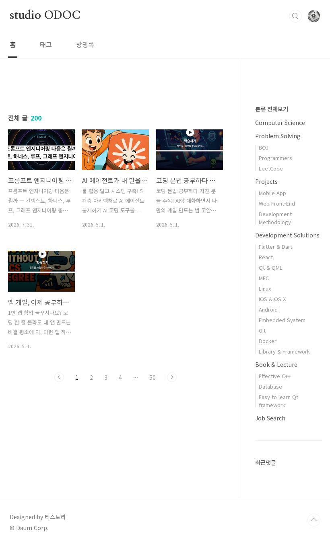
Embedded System (282, 320)
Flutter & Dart (275, 246)
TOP (313, 520)
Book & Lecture (276, 364)
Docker (267, 341)
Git (262, 330)
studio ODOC (45, 15)
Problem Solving (278, 136)
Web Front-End (277, 203)
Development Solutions (287, 235)
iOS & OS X (272, 299)
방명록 (85, 44)
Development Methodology (275, 218)
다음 (172, 377)
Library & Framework (284, 351)
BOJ (263, 147)
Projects (266, 181)
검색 (295, 16)
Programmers (275, 158)
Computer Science (280, 123)
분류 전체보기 (271, 109)
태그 (46, 44)
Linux (265, 288)
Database (270, 386)
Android (268, 309)
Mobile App (272, 193)
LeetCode (271, 168)
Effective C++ (275, 376)
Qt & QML (271, 267)
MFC (264, 278)
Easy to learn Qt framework (278, 401)
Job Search (270, 418)
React (266, 257)
